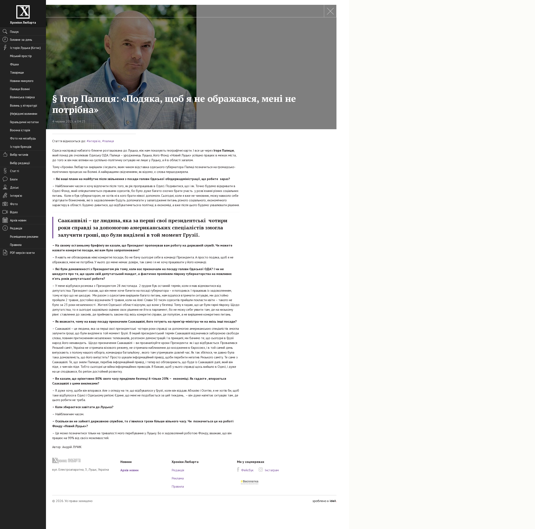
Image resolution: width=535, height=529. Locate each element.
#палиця (108, 141)
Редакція (178, 470)
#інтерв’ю (94, 141)
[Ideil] (324, 501)
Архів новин (129, 470)
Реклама (178, 478)
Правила (178, 486)
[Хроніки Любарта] (83, 461)
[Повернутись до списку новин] (330, 11)
